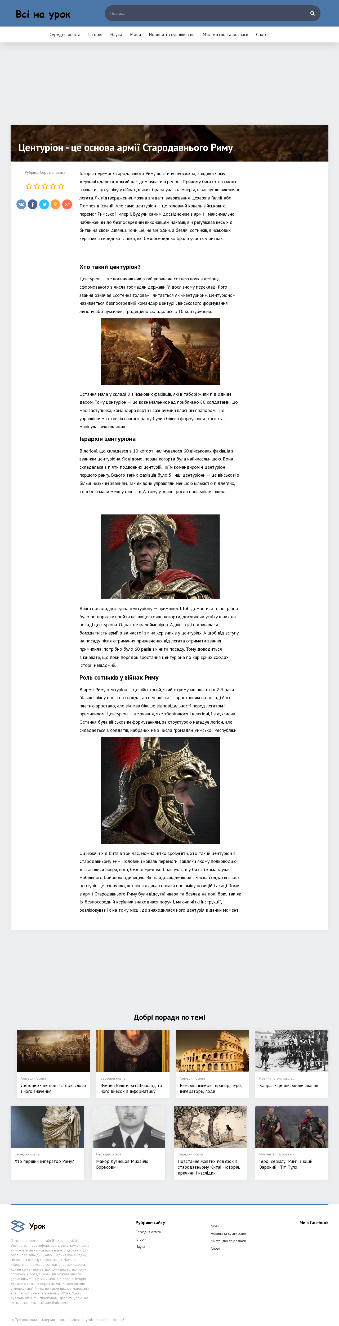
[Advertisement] (169, 87)
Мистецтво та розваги (225, 34)
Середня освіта (65, 34)
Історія (95, 34)
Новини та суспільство (172, 34)
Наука (116, 34)
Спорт (262, 34)
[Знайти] (312, 13)
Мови (135, 34)
